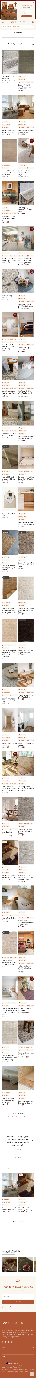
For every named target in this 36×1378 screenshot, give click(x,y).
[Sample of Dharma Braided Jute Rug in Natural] (10, 542)
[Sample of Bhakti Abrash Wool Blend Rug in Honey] (10, 457)
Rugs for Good (16, 1366)
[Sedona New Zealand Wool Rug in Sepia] (10, 413)
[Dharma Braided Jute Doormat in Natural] (26, 413)
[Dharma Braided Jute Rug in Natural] (26, 107)
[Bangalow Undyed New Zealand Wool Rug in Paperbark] (26, 457)
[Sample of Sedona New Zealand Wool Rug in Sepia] (26, 542)
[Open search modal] (18, 26)
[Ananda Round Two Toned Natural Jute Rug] (10, 193)
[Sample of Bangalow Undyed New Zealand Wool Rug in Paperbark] (10, 630)
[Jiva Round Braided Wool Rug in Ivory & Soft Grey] (26, 368)
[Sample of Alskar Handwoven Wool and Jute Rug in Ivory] (10, 1033)
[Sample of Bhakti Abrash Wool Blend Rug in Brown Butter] (10, 588)
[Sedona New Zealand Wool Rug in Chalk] (26, 675)
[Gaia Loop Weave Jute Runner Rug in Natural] (26, 763)
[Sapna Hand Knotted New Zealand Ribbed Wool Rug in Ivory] (26, 238)
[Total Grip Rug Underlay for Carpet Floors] (26, 193)
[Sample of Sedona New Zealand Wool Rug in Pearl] (26, 588)
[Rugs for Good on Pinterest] (6, 1342)
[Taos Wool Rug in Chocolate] (26, 324)
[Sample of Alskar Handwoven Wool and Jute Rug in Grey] (26, 852)
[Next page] (28, 1117)
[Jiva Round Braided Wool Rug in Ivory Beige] (26, 150)
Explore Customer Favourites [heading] (14, 1169)
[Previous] (4, 1141)
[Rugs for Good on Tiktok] (12, 1342)
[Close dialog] (33, 2)
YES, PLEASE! (26, 16)
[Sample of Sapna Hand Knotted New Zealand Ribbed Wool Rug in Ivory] (10, 988)
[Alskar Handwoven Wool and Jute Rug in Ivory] (10, 675)
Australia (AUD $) (13, 1363)
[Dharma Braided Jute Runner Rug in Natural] (26, 499)
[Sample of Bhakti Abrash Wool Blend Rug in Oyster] (10, 150)
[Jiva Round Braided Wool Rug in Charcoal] (26, 281)
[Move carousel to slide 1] (13, 1157)
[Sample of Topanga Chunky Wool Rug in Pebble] (26, 809)
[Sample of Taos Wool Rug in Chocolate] (26, 630)
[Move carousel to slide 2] (15, 1157)
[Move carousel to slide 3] (17, 1157)
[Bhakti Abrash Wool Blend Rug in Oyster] (10, 238)
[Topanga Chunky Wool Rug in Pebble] (26, 1033)
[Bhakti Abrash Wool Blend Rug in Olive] (10, 107)
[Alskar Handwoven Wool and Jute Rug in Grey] (10, 368)
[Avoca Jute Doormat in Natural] (26, 720)
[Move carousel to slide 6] (22, 1157)
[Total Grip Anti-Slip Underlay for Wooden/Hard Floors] (10, 62)
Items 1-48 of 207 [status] (18, 1113)
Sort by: (8, 44)
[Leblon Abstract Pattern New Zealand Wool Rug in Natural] (10, 763)
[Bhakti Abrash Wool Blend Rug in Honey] (10, 852)
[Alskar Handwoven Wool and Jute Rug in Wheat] (26, 943)
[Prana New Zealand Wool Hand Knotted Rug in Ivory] (10, 324)
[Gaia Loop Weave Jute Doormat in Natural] (26, 1078)
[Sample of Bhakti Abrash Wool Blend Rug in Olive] (26, 62)
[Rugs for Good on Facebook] (3, 1342)
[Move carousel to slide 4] (18, 1157)
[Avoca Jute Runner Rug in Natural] (10, 720)
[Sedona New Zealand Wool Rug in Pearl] (10, 897)
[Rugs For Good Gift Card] (10, 499)
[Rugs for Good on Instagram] (9, 1342)
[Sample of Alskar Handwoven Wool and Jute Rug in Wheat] (10, 943)
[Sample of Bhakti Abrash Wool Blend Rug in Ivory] (10, 1078)
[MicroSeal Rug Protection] (10, 281)
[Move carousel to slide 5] (20, 1157)
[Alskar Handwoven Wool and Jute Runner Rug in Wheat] (26, 897)
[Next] (31, 1141)
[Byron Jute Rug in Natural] (10, 809)
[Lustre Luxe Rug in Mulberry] (26, 988)
